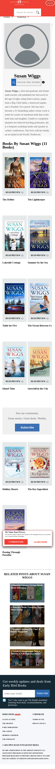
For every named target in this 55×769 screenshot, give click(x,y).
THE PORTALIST (8, 739)
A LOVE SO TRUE (8, 719)
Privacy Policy (39, 723)
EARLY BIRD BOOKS (10, 727)
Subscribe (50, 3)
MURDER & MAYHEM (10, 735)
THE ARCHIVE (7, 723)
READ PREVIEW (13, 192)
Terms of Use (38, 719)
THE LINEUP (7, 731)
